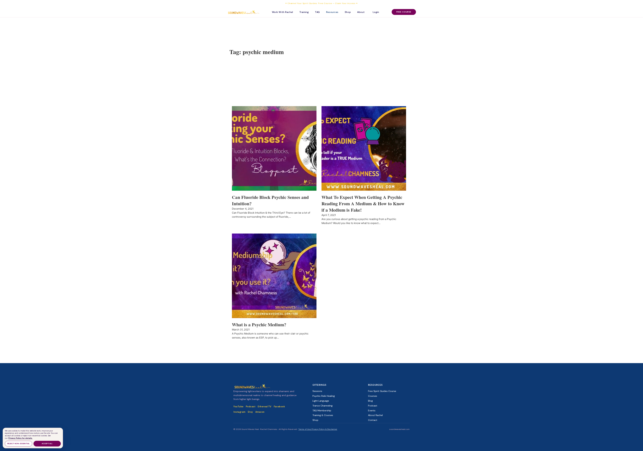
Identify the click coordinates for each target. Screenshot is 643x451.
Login (376, 12)
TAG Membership (321, 410)
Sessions (317, 391)
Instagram (239, 411)
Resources (332, 12)
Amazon (260, 411)
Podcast (251, 406)
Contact (372, 420)
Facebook (279, 406)
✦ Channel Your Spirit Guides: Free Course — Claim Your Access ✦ (321, 3)
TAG (317, 12)
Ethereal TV (264, 406)
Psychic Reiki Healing (323, 395)
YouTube (238, 406)
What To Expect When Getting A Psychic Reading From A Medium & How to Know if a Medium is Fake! (363, 203)
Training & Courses (322, 415)
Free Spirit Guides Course (382, 391)
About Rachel (375, 415)
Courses (372, 395)
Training (304, 12)
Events (371, 410)
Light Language (320, 400)
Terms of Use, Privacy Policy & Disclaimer (317, 429)
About (361, 12)
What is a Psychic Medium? (259, 324)
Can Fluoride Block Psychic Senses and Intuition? (270, 200)
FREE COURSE (403, 12)
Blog (370, 400)
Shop (348, 12)
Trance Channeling (322, 405)
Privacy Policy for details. (20, 438)
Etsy (250, 411)
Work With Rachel (282, 12)
